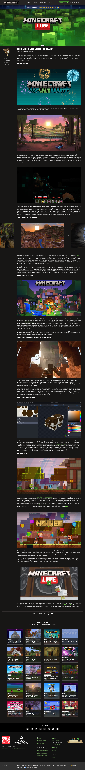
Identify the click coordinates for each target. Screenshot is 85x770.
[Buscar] (71, 2)
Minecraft (39, 738)
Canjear (53, 757)
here (66, 506)
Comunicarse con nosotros (57, 752)
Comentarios (54, 747)
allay (41, 497)
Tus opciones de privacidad (32, 767)
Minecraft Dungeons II (41, 740)
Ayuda (53, 745)
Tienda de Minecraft (55, 740)
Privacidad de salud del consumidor (31, 765)
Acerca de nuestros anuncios (61, 765)
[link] (27, 729)
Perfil (53, 755)
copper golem (48, 497)
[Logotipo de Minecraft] (11, 2)
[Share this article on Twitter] (44, 613)
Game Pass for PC (29, 322)
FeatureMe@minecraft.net (41, 505)
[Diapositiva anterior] (17, 235)
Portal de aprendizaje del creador (43, 748)
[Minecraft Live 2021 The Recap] (49, 583)
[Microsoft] (74, 765)
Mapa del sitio (54, 748)
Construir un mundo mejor (42, 753)
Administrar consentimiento (19, 748)
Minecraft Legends (40, 743)
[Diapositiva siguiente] (67, 235)
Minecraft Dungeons (41, 741)
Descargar (54, 750)
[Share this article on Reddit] (48, 613)
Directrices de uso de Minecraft (7, 748)
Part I (78, 255)
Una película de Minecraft (42, 755)
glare (38, 497)
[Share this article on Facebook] (52, 613)
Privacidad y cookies (20, 765)
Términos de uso (43, 765)
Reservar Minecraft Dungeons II (48, 7)
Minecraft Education (41, 745)
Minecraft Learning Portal (58, 444)
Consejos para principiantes (57, 744)
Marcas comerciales (50, 765)
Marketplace (54, 738)
